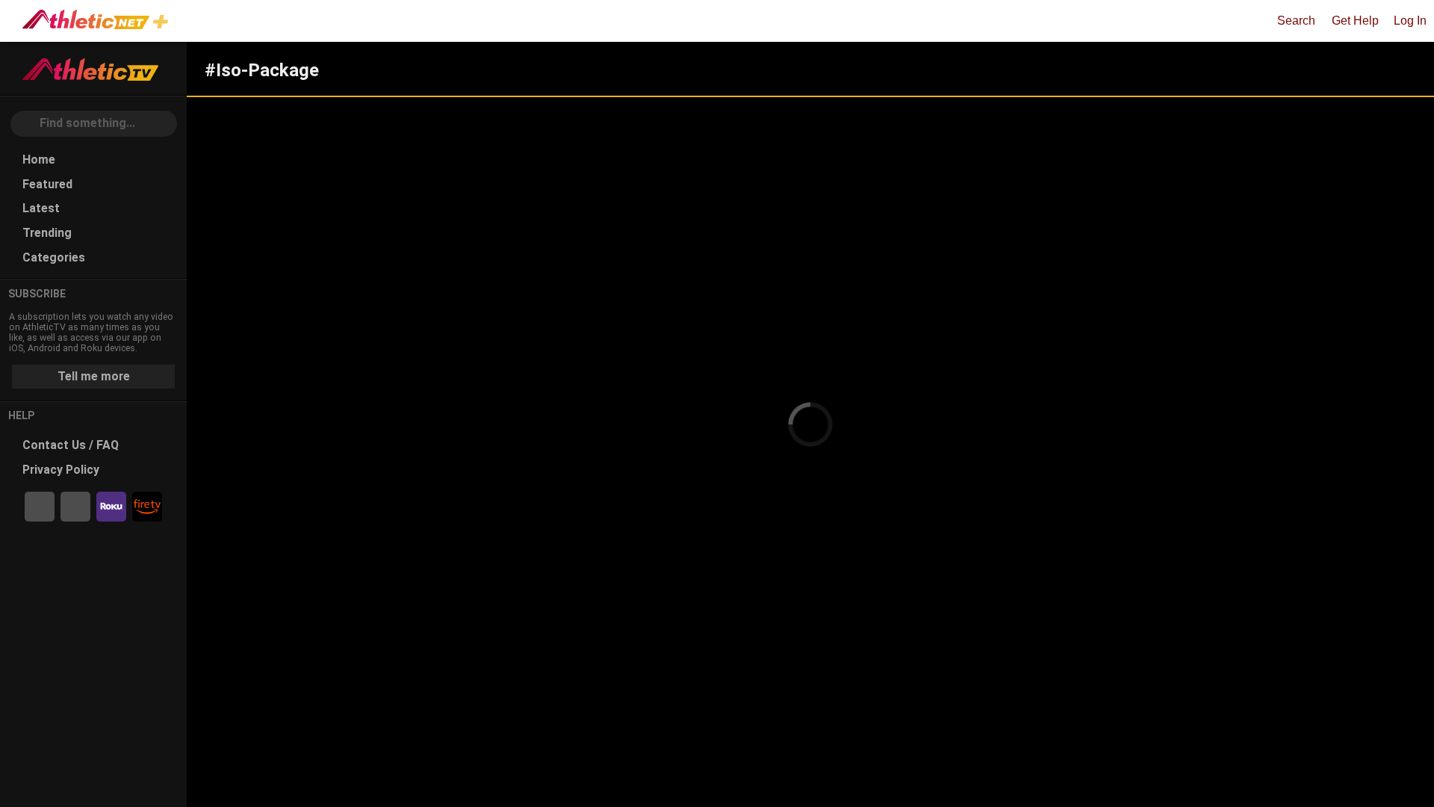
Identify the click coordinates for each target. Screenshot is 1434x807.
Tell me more (94, 376)
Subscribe (37, 294)
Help (21, 415)
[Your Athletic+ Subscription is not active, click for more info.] (163, 23)
